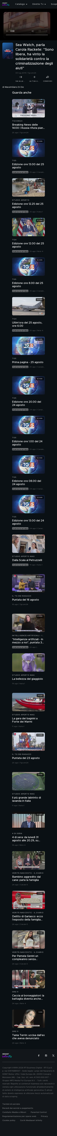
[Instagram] (46, 1055)
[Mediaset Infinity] (5, 4)
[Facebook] (38, 1055)
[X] (53, 1055)
